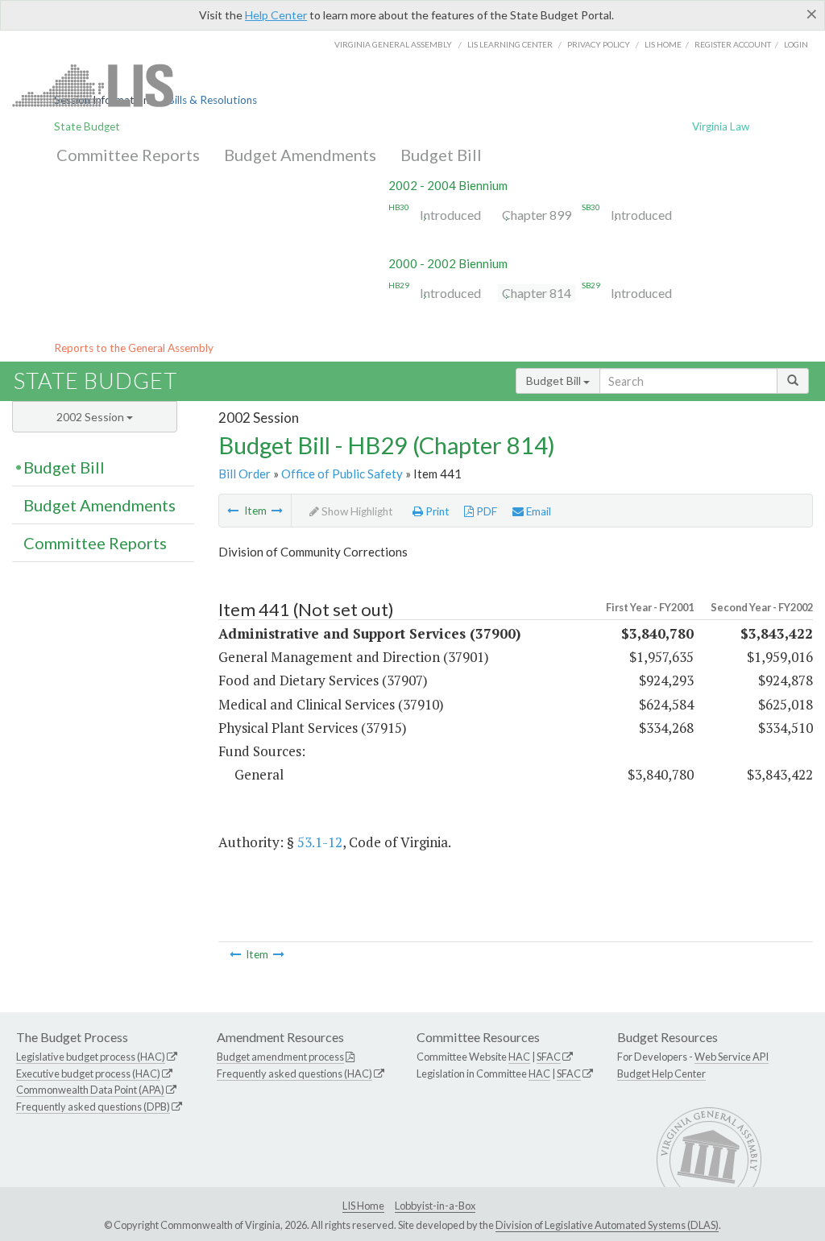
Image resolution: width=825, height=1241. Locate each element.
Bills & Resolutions (212, 99)
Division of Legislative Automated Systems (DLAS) (607, 1224)
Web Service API (731, 1056)
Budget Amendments (300, 154)
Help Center (276, 15)
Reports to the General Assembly (134, 347)
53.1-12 (319, 842)
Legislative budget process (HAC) (90, 1056)
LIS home (663, 44)
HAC (519, 1056)
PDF (485, 511)
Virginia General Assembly (393, 44)
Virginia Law (720, 126)
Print (436, 511)
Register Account (732, 44)
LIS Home (363, 1205)
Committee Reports (128, 154)
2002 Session (91, 417)
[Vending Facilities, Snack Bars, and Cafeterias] (232, 510)
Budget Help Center (661, 1073)
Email (537, 511)
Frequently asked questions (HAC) (294, 1073)
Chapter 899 (536, 214)
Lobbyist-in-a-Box (435, 1205)
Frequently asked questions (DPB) (93, 1106)
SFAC (549, 1056)
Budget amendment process (280, 1056)
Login (796, 44)
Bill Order (244, 473)
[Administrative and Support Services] (277, 510)
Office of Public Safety (342, 473)
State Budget (87, 126)
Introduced (450, 214)
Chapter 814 (536, 292)
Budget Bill (441, 154)
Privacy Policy (598, 44)
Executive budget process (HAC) (88, 1073)
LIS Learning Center (510, 44)
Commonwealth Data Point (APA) (90, 1089)
